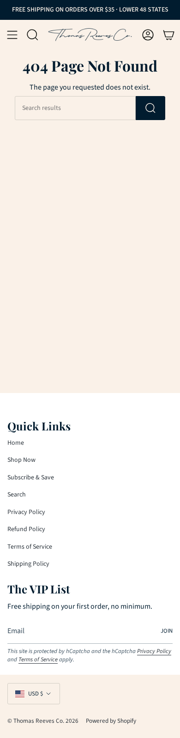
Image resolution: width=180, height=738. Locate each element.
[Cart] (168, 34)
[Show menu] (12, 34)
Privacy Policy (26, 512)
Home (15, 443)
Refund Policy (26, 529)
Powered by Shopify (111, 720)
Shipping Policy (28, 564)
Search (16, 494)
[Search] (150, 108)
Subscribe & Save (30, 477)
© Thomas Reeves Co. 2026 (42, 720)
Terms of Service (29, 546)
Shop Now (21, 460)
